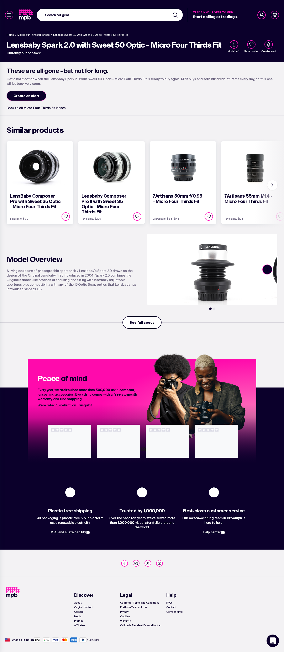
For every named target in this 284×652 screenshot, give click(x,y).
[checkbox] (251, 44)
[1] (210, 309)
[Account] (261, 15)
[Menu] (9, 15)
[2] (214, 309)
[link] (26, 15)
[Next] (272, 185)
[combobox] (110, 15)
